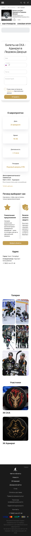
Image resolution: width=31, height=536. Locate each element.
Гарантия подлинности (16, 506)
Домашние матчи (16, 485)
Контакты (15, 509)
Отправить (15, 97)
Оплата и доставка (15, 492)
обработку (10, 91)
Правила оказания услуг (15, 496)
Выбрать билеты (15, 243)
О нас (15, 489)
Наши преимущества (9, 24)
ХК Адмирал (15, 481)
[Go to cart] (28, 2)
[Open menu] (2, 3)
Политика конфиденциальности (15, 501)
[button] (5, 65)
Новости (16, 477)
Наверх (26, 467)
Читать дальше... (8, 186)
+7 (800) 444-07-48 (9, 263)
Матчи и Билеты (15, 474)
